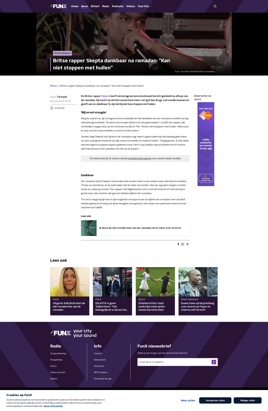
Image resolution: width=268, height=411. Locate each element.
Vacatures (99, 366)
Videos (130, 6)
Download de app (103, 379)
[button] (215, 6)
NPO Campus (100, 372)
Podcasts (118, 6)
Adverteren (100, 360)
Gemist (53, 379)
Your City (143, 6)
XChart (95, 6)
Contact (98, 353)
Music (105, 6)
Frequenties (56, 360)
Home (74, 6)
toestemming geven (139, 158)
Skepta (105, 96)
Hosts (53, 366)
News (84, 6)
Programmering (58, 353)
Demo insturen (57, 372)
